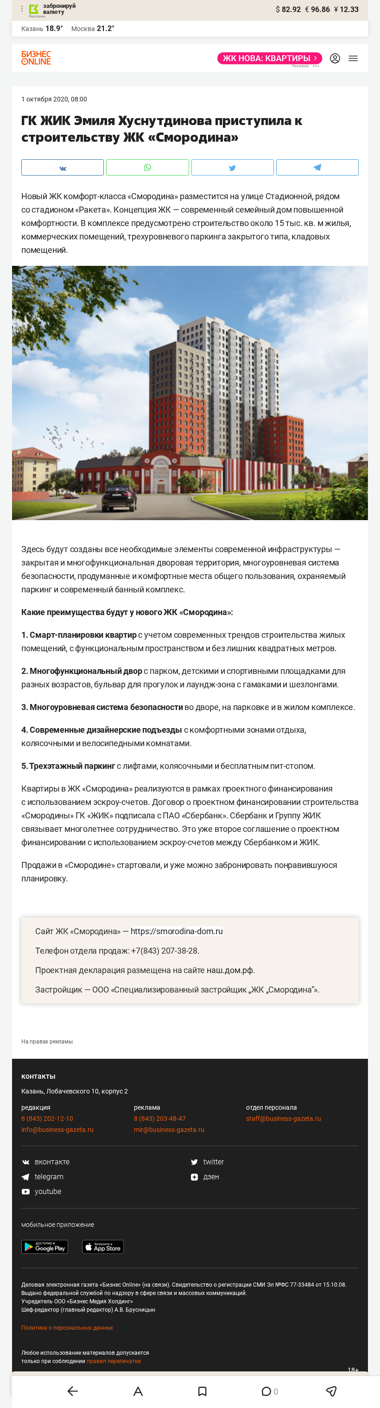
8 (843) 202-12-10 (47, 1118)
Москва (83, 28)
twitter (213, 1161)
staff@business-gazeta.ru (283, 1118)
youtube (47, 1191)
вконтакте (51, 1161)
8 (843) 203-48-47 (160, 1118)
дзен (210, 1176)
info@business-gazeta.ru (57, 1129)
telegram (48, 1176)
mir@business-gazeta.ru (169, 1129)
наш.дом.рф (230, 970)
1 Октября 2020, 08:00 (54, 99)
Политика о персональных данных (67, 1328)
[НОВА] (267, 58)
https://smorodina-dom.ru (177, 931)
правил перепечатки (114, 1361)
